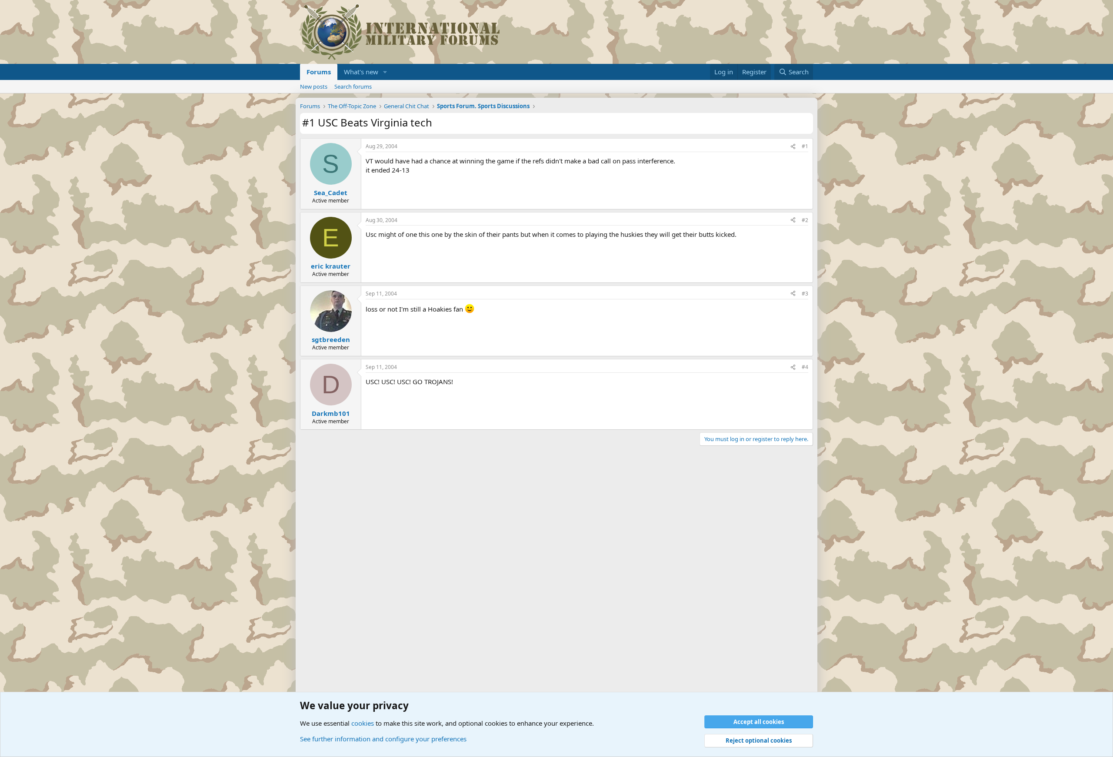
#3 (805, 293)
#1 (805, 146)
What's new (361, 71)
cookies (362, 723)
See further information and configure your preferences (383, 738)
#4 (805, 367)
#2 (805, 220)
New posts (313, 86)
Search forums (353, 86)
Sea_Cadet (330, 192)
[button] (385, 72)
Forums (319, 71)
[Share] (793, 147)
